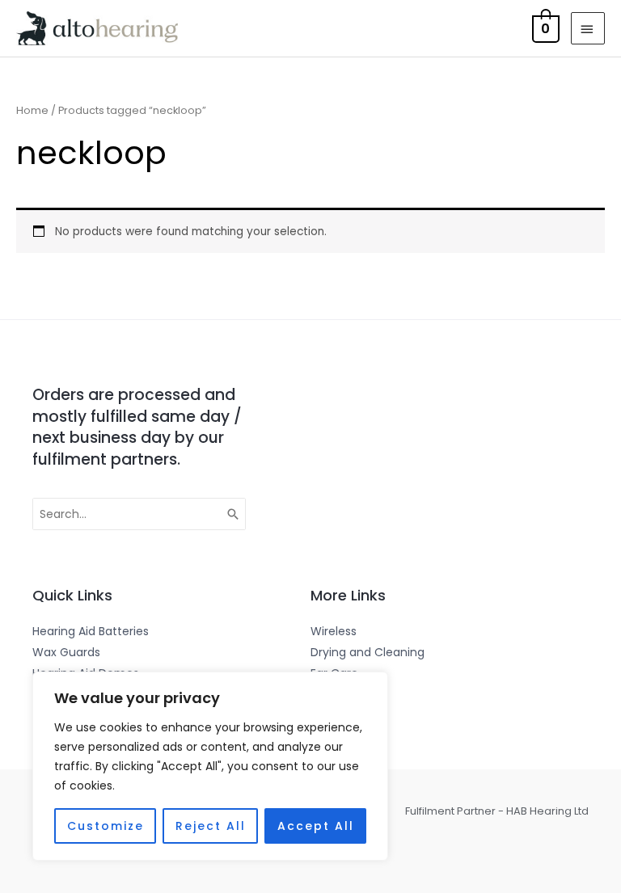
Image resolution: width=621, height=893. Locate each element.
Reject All (210, 826)
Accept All (315, 826)
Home (32, 110)
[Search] (233, 514)
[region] (210, 766)
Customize (105, 826)
